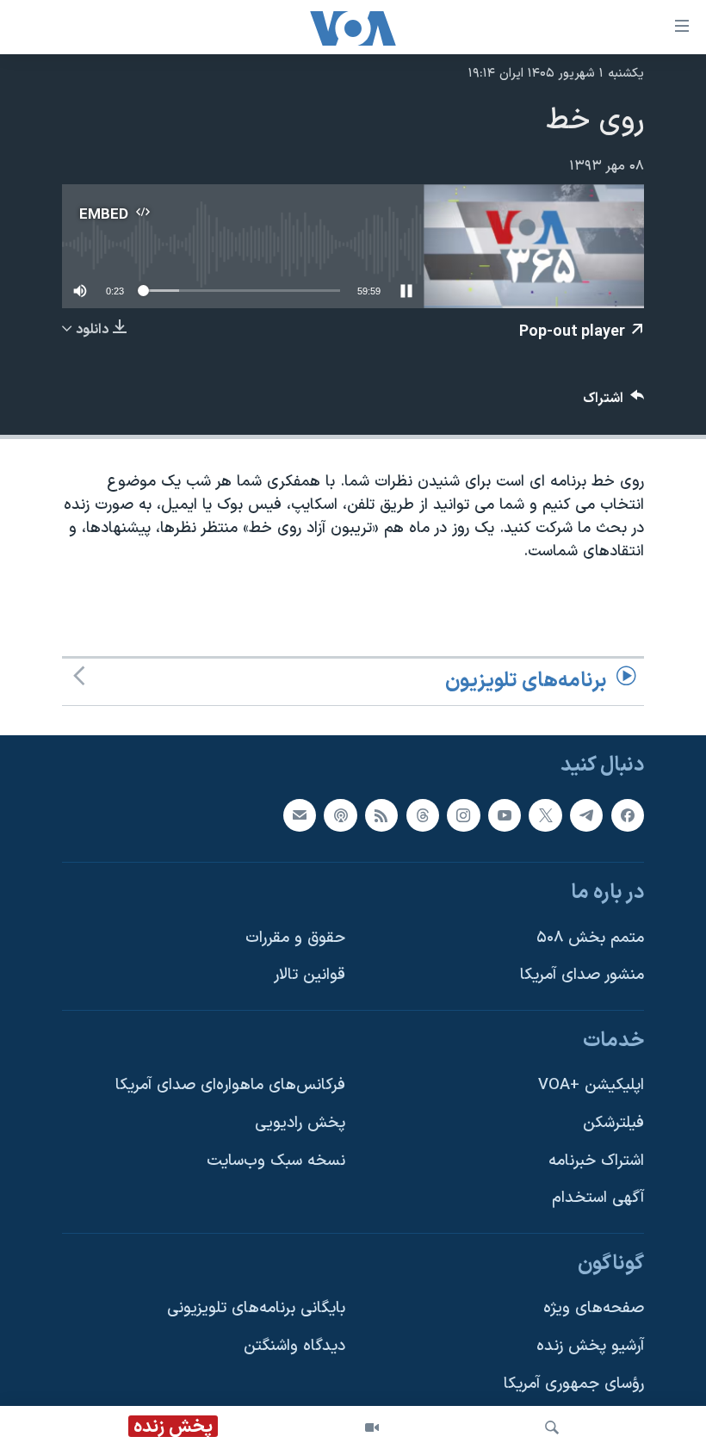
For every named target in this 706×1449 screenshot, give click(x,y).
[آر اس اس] (381, 814)
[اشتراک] (299, 814)
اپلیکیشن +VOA (591, 1085)
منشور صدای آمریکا (582, 975)
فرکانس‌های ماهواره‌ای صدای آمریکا (230, 1085)
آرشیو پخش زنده (590, 1346)
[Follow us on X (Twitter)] (545, 814)
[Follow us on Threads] (422, 814)
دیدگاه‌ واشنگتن (294, 1346)
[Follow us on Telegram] (586, 814)
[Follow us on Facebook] (627, 814)
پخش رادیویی (300, 1123)
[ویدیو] (372, 1427)
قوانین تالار (309, 975)
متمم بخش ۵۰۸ (590, 937)
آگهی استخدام (598, 1198)
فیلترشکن (613, 1123)
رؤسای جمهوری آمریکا (574, 1384)
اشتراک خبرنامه (596, 1161)
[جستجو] (552, 1427)
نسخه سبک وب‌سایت (276, 1161)
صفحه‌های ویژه (593, 1308)
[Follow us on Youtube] (504, 814)
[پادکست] (340, 814)
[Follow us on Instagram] (463, 814)
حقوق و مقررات (295, 937)
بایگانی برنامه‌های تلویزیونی (256, 1308)
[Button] (614, 402)
